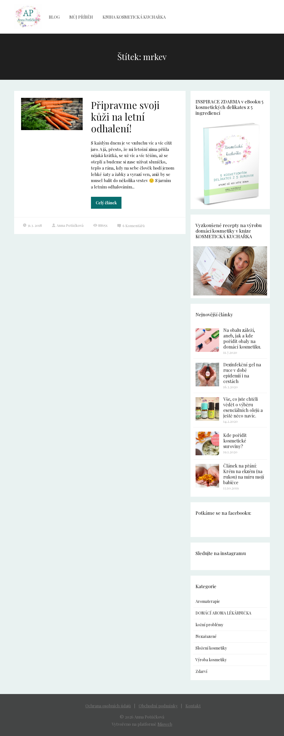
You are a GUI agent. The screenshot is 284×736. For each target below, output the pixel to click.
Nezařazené (206, 636)
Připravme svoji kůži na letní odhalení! (125, 116)
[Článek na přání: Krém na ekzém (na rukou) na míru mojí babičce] (207, 476)
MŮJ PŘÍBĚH (81, 17)
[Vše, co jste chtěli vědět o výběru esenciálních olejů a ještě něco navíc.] (207, 409)
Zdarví (201, 671)
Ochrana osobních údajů (108, 705)
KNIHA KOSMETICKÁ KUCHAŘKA (134, 17)
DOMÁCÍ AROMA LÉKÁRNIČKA (223, 613)
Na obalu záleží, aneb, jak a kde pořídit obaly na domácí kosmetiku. (242, 338)
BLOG (54, 17)
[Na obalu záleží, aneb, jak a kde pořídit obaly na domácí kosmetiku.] (207, 340)
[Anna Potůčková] (28, 16)
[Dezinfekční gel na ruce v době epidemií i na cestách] (207, 374)
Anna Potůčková (70, 225)
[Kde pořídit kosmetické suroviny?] (207, 443)
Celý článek (106, 202)
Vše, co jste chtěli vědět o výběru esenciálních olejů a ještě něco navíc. (243, 407)
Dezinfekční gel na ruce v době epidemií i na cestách (242, 373)
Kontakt (193, 705)
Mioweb (165, 724)
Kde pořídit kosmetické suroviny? (235, 440)
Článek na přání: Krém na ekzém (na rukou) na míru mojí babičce (243, 474)
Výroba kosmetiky (211, 659)
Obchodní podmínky (158, 705)
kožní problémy (209, 624)
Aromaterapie (208, 601)
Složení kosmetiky (211, 648)
